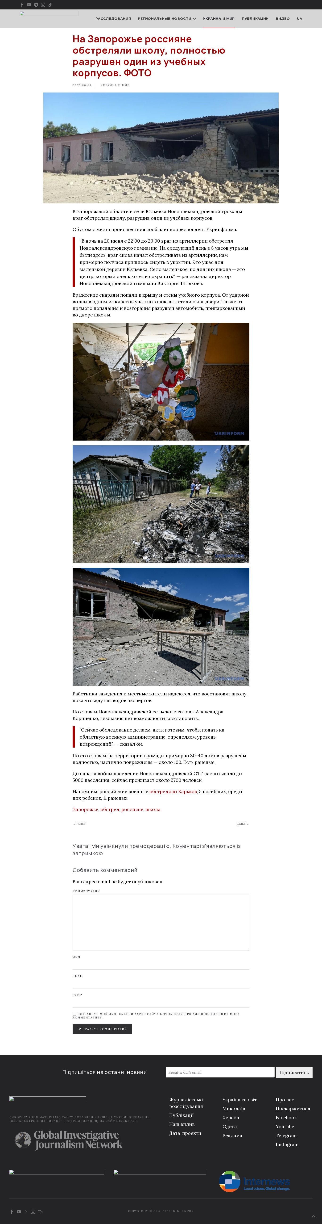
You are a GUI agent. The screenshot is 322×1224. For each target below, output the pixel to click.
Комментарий (86, 891)
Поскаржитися (293, 1108)
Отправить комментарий (102, 1029)
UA (299, 19)
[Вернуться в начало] (49, 18)
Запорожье (85, 809)
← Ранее (79, 823)
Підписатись (294, 1072)
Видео (283, 19)
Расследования (113, 19)
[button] (313, 1216)
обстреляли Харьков (173, 791)
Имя (76, 957)
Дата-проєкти (185, 1133)
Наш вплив (182, 1124)
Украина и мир (219, 19)
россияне (132, 809)
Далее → (242, 823)
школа (153, 809)
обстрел (109, 809)
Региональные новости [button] (164, 19)
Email (78, 976)
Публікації (181, 1115)
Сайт (77, 995)
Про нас (285, 1099)
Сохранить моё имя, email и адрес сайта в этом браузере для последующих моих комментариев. (156, 1015)
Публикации (255, 19)
